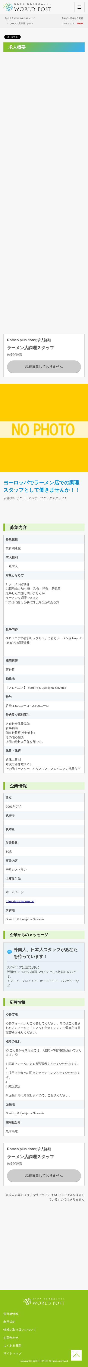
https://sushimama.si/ (20, 901)
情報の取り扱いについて (19, 1329)
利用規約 (9, 1321)
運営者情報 (10, 1314)
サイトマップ (12, 1353)
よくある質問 (12, 1345)
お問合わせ (10, 1337)
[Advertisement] (44, 99)
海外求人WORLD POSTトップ (20, 18)
